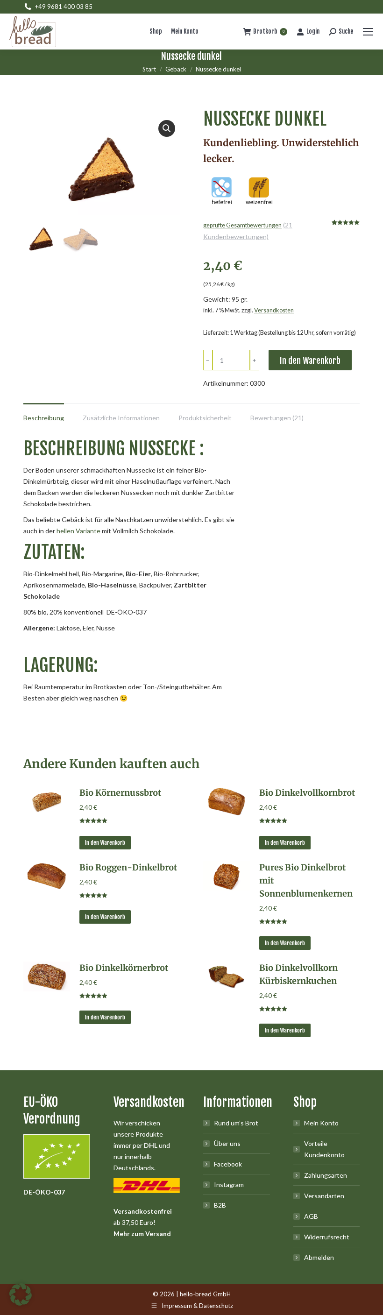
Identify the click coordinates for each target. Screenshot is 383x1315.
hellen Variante (78, 531)
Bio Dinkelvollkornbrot (307, 792)
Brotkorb (268, 31)
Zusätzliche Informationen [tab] (121, 418)
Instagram (229, 1184)
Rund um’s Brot (236, 1123)
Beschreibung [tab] (43, 418)
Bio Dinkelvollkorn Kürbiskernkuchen (298, 974)
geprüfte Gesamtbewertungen (242, 225)
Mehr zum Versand (142, 1233)
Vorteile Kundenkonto (324, 1149)
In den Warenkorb (310, 360)
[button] (166, 128)
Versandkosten (274, 310)
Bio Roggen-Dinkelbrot (128, 867)
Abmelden (319, 1257)
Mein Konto (321, 1123)
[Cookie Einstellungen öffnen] (20, 1303)
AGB (311, 1216)
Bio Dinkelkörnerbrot (123, 967)
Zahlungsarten (325, 1175)
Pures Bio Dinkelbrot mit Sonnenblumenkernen (306, 880)
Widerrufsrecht (326, 1237)
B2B (220, 1205)
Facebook (228, 1164)
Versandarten (324, 1196)
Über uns (227, 1143)
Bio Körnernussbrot (120, 792)
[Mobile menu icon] (368, 31)
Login (312, 31)
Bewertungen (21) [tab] (277, 418)
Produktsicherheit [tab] (205, 418)
